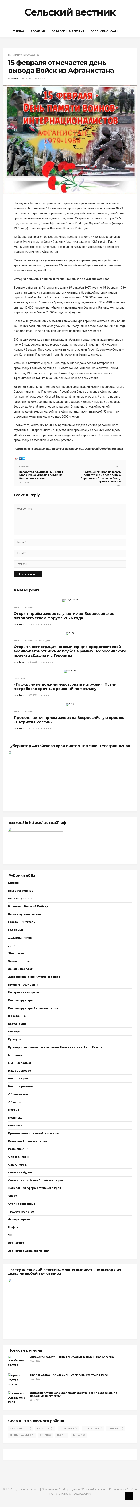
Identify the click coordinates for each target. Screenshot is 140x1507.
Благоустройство (20, 890)
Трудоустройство (21, 1211)
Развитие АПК (18, 1149)
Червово (78, 1435)
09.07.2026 (32, 695)
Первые (14, 1109)
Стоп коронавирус (21, 1203)
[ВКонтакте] (20, 457)
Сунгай (45, 1435)
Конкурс (14, 1031)
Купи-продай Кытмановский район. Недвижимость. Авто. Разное (55, 1047)
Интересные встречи (23, 992)
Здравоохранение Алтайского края (34, 976)
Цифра (13, 1227)
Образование (18, 1094)
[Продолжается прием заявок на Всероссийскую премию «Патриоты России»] (70, 704)
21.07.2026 (32, 662)
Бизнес (13, 882)
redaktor (15, 79)
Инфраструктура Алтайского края (33, 1008)
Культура (14, 1039)
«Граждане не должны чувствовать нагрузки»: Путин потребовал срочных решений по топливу (65, 686)
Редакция (38, 31)
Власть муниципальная (24, 914)
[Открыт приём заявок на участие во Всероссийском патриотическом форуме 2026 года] (70, 600)
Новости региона (20, 1086)
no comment (40, 79)
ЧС (10, 1235)
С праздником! (18, 1156)
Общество (33, 55)
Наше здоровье (19, 1070)
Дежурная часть (20, 937)
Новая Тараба (68, 1428)
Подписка (15, 1117)
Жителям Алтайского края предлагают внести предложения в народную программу (73, 1394)
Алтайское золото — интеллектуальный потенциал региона (72, 1357)
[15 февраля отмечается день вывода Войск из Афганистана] (70, 139)
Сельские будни (20, 1172)
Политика (15, 1125)
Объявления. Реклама (68, 31)
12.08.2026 (32, 624)
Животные (16, 953)
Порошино (115, 1428)
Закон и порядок (20, 969)
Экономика (16, 1243)
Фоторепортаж (19, 1219)
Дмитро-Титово (20, 1428)
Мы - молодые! (42, 641)
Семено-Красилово (22, 1435)
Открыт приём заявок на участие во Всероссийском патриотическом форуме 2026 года (64, 615)
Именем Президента (23, 984)
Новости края (18, 1078)
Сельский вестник (70, 12)
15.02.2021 (27, 79)
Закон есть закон (20, 961)
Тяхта (61, 1435)
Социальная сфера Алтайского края (34, 1188)
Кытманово (45, 1428)
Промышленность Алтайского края (33, 1133)
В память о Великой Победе (28, 906)
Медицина (15, 1055)
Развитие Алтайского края (27, 1141)
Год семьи (15, 929)
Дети (12, 945)
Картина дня (17, 1023)
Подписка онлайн (104, 31)
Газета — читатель (21, 922)
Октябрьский (93, 1428)
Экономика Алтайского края (28, 1250)
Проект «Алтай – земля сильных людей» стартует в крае (69, 1375)
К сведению (17, 1016)
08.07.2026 (32, 728)
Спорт (12, 1196)
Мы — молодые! (19, 1063)
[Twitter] (24, 457)
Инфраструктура (20, 1000)
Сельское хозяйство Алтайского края (35, 1180)
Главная (18, 31)
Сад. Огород (17, 1164)
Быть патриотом (17, 55)
